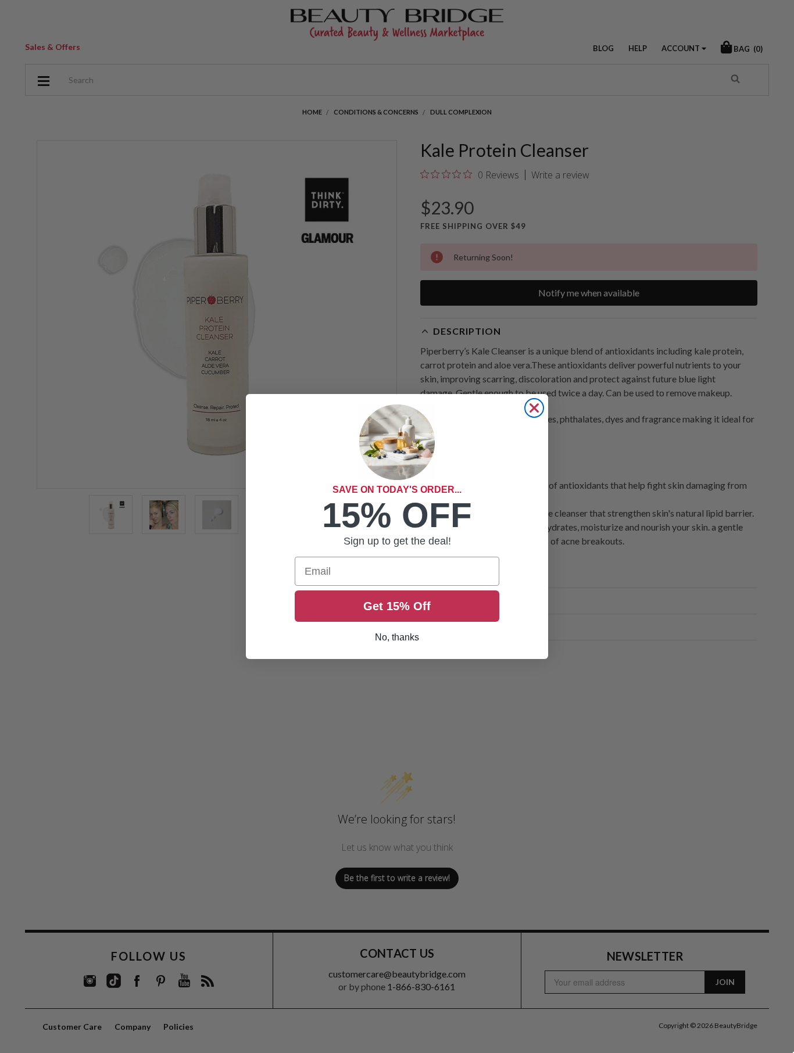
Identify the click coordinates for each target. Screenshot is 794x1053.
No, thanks (397, 637)
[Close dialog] (534, 408)
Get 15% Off (397, 606)
